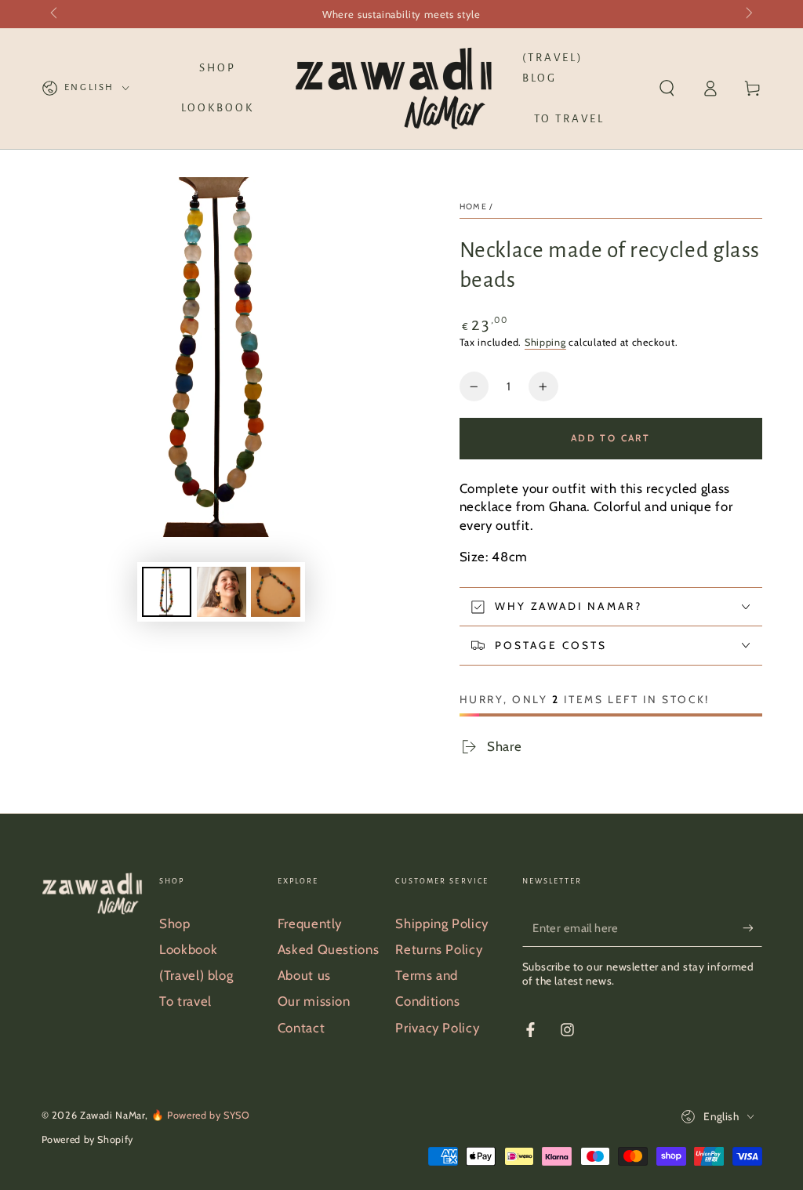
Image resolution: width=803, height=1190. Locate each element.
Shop (175, 923)
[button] (667, 89)
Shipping (545, 342)
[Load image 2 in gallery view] (221, 592)
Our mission (314, 1001)
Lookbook (188, 949)
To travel (185, 1001)
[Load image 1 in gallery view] (166, 592)
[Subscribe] (752, 928)
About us (304, 975)
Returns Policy (438, 949)
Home (473, 206)
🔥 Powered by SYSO (200, 1115)
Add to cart (610, 438)
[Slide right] (748, 14)
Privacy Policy (437, 1028)
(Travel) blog (196, 975)
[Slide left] (56, 14)
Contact (301, 1028)
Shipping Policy (441, 923)
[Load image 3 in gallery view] (275, 592)
